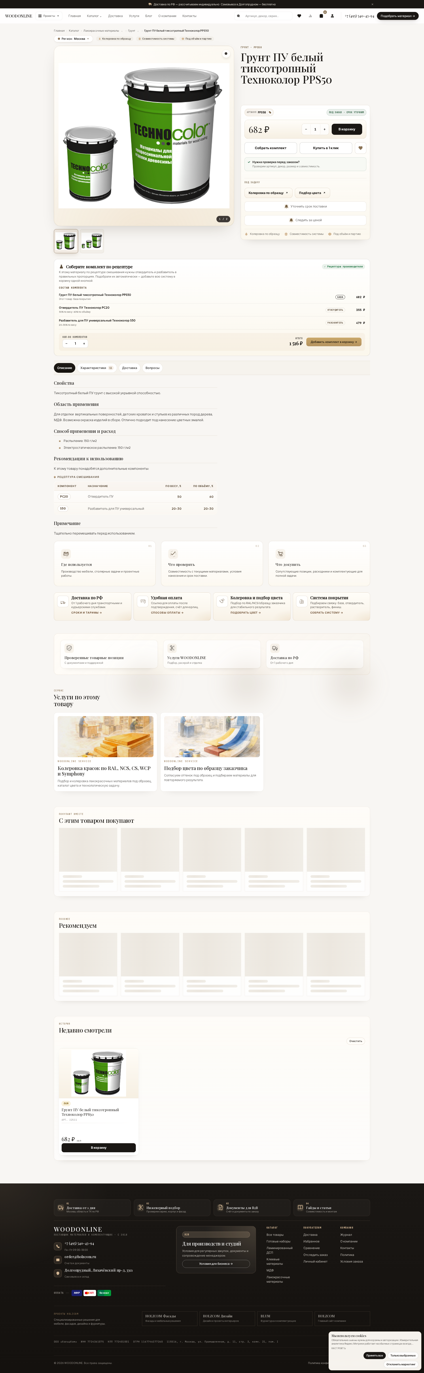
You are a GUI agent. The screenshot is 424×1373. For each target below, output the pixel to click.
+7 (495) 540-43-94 (359, 15)
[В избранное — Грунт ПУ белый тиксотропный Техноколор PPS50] (360, 148)
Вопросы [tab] (152, 368)
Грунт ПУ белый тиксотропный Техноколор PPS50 (90, 1112)
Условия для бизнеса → (216, 1263)
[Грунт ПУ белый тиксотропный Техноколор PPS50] (98, 1073)
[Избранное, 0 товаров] (299, 16)
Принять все (374, 1355)
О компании (167, 16)
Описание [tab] (64, 368)
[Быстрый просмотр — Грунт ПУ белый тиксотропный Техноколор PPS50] (125, 1054)
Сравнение (311, 1248)
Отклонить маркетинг (401, 1364)
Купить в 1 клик (326, 148)
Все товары (275, 1235)
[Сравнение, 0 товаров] (310, 16)
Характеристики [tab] (96, 368)
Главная (74, 16)
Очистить (355, 1041)
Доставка (115, 16)
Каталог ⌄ (94, 16)
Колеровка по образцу (266, 193)
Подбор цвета (310, 193)
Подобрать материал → (398, 16)
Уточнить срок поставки (309, 206)
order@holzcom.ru (80, 1257)
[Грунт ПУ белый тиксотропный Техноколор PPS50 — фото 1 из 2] (66, 241)
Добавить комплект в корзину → (334, 342)
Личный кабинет (315, 1261)
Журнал (346, 1235)
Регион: (71, 38)
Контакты (189, 16)
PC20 (64, 496)
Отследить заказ (315, 1255)
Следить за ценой (308, 220)
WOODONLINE (18, 16)
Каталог (74, 30)
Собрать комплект (270, 148)
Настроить (338, 1348)
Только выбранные (403, 1355)
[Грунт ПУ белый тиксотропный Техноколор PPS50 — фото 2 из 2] (92, 241)
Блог (148, 16)
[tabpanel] (212, 482)
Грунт (131, 30)
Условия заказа (351, 1261)
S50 (63, 508)
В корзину (347, 129)
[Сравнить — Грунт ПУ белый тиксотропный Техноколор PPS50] (133, 1062)
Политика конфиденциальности (328, 1363)
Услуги (134, 16)
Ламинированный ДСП (280, 1250)
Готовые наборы (278, 1241)
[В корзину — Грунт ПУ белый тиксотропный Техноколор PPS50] (125, 1062)
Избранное (311, 1241)
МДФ (270, 1270)
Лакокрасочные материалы (101, 30)
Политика (347, 1255)
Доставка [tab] (129, 368)
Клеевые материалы (275, 1261)
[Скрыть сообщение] (372, 4)
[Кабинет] (332, 16)
